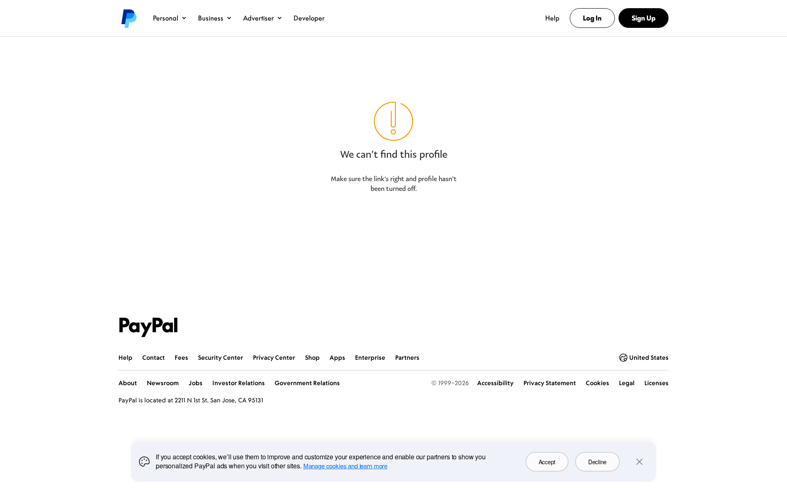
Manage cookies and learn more (345, 465)
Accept (547, 462)
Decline (597, 462)
